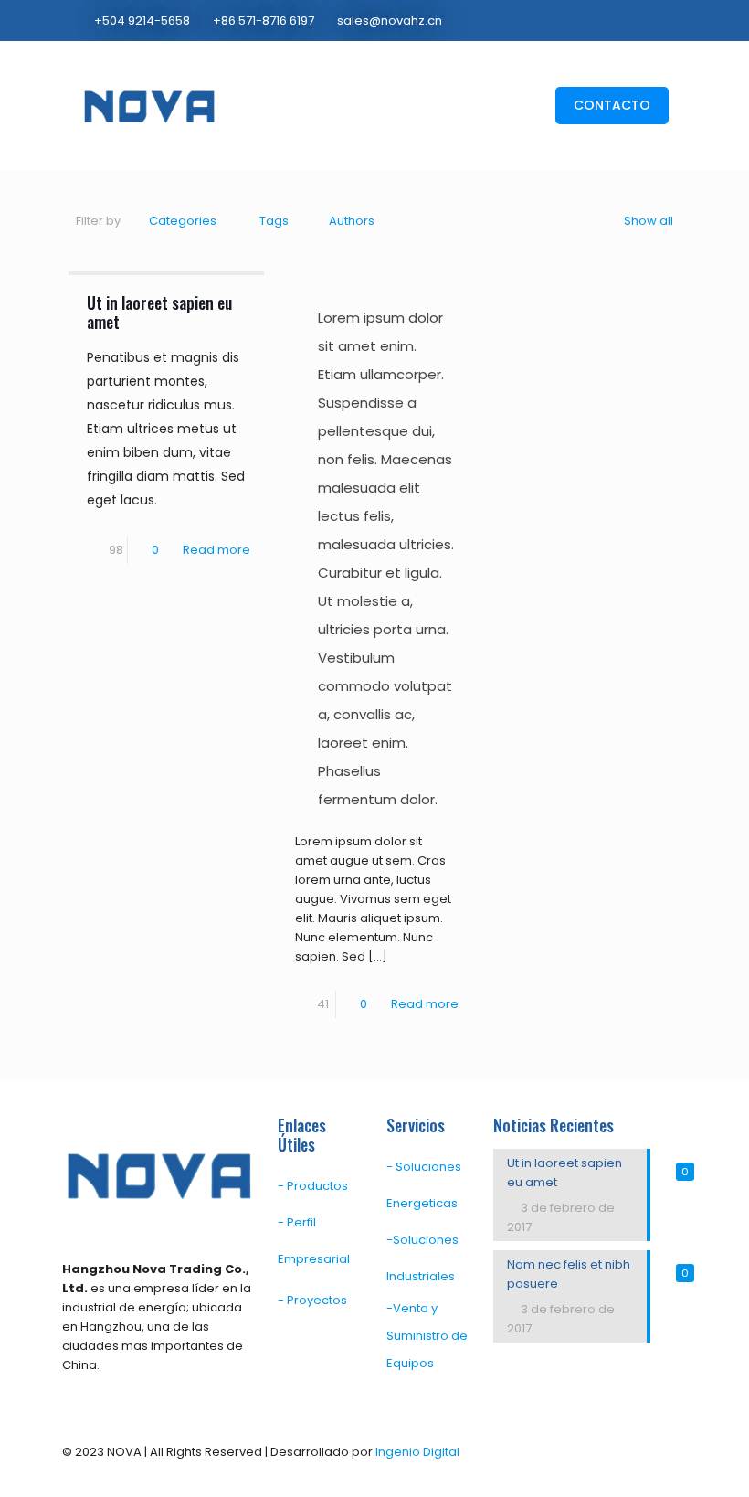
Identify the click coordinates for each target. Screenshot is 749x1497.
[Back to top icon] (668, 1453)
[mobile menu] (503, 105)
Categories (182, 220)
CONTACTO (612, 105)
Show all (648, 220)
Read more (216, 549)
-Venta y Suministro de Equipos (427, 1336)
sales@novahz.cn (389, 20)
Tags (274, 220)
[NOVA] (148, 105)
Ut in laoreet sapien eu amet (159, 312)
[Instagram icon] (645, 19)
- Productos (313, 1185)
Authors (351, 220)
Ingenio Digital (417, 1451)
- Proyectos (312, 1300)
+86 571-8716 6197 (263, 20)
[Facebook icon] (626, 19)
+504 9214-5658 (142, 20)
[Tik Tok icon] (663, 19)
